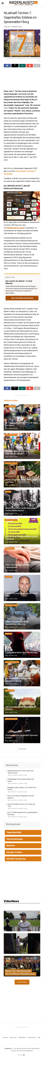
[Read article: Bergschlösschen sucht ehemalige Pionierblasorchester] (22, 503)
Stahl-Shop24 (35, 1048)
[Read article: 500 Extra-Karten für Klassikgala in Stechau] (22, 701)
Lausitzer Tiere (11, 605)
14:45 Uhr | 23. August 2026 (18, 792)
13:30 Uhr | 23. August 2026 (18, 817)
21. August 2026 (11, 741)
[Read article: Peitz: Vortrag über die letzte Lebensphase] (22, 559)
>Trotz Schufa (16, 1048)
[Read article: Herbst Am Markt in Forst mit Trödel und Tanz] (22, 474)
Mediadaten (22, 1037)
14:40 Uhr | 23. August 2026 (18, 800)
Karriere (5, 1037)
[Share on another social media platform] (37, 65)
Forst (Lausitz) (11, 435)
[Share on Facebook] (7, 65)
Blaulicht (10, 845)
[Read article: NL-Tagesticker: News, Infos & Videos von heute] (22, 417)
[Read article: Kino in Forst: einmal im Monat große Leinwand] (22, 531)
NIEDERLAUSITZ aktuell (16, 228)
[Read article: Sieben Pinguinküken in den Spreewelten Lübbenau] (22, 616)
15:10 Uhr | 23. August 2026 (18, 775)
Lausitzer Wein (26, 1048)
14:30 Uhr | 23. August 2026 (18, 808)
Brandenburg (10, 406)
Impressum (13, 1037)
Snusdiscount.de (16, 1050)
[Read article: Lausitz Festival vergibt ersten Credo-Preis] (22, 588)
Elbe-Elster (9, 690)
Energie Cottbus (14, 852)
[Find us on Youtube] (24, 1055)
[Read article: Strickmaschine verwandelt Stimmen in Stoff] (22, 730)
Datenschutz (32, 1037)
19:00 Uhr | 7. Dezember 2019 (13, 26)
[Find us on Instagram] (21, 1055)
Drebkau (8, 633)
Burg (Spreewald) (12, 662)
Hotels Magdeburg (27, 1050)
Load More (22, 749)
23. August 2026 (11, 428)
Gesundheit (9, 548)
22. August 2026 (11, 599)
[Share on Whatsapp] (22, 65)
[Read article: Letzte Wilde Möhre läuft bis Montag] (22, 645)
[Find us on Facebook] (18, 1055)
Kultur (8, 491)
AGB (39, 1037)
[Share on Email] (29, 65)
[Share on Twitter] (15, 65)
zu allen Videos (22, 982)
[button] (22, 921)
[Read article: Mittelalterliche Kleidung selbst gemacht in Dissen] (22, 673)
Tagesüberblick (13, 832)
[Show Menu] (3, 3)
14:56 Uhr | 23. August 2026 (18, 783)
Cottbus (8, 577)
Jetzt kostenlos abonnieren (22, 298)
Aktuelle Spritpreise (16, 859)
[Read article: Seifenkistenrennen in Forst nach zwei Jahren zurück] (22, 446)
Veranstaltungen (14, 839)
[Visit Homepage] (23, 3)
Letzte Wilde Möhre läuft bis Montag (21, 653)
